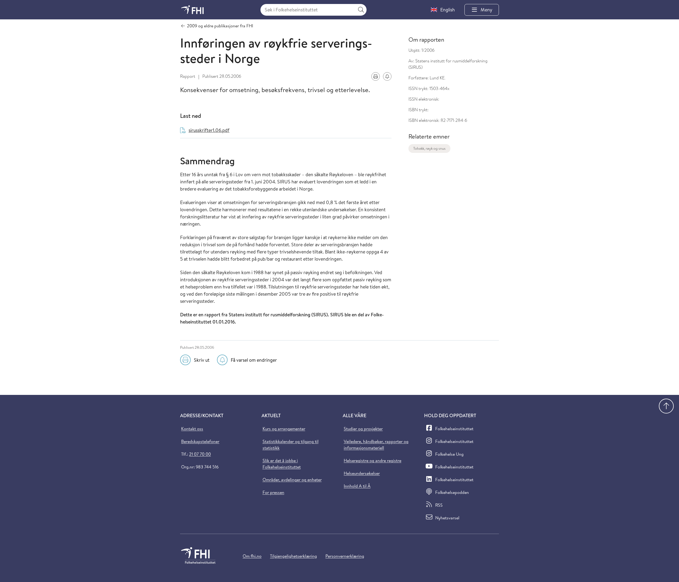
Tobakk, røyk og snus (429, 148)
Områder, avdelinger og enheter (292, 479)
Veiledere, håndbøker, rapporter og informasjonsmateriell (376, 444)
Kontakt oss (192, 429)
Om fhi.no (252, 556)
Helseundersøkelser (362, 473)
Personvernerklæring (344, 556)
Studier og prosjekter (363, 429)
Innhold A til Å (357, 486)
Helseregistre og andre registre (372, 460)
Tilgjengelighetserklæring (293, 556)
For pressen (273, 492)
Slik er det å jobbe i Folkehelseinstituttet (282, 464)
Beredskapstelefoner (200, 441)
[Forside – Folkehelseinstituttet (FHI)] (192, 9)
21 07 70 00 (200, 454)
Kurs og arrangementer (284, 429)
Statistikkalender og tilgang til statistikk (291, 444)
